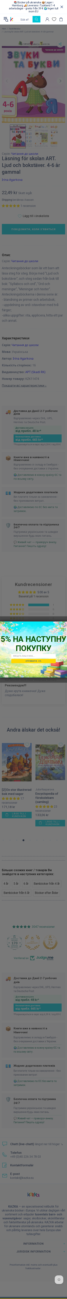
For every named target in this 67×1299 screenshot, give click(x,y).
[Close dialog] (64, 625)
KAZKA (12, 19)
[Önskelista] (54, 19)
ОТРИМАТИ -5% (33, 661)
